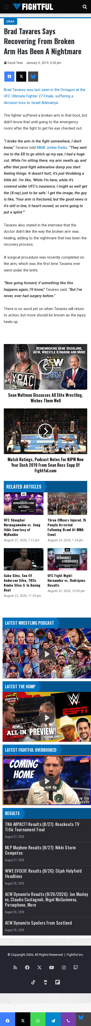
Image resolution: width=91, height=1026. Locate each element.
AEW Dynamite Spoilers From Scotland (38, 922)
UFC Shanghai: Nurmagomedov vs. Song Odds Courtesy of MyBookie (22, 527)
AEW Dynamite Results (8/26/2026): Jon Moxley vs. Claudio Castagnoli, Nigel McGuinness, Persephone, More (46, 899)
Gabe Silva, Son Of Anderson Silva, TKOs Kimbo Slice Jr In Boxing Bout (22, 582)
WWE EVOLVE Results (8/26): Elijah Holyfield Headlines (43, 873)
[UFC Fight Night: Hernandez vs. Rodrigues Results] (67, 559)
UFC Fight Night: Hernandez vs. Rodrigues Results (66, 580)
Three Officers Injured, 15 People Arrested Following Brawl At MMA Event (67, 527)
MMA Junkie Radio (52, 147)
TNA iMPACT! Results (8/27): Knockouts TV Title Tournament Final (42, 826)
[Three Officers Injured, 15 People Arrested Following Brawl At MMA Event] (67, 503)
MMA (10, 21)
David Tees (15, 63)
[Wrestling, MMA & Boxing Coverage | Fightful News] (33, 7)
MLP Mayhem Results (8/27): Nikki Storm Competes (40, 850)
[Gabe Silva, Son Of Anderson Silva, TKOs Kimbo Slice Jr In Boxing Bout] (23, 559)
